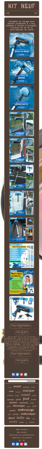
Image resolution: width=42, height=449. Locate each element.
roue (11, 391)
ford (26, 398)
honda (17, 395)
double (33, 399)
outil (34, 406)
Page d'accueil (21, 429)
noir (9, 414)
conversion (26, 387)
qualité (18, 399)
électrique (19, 405)
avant (17, 386)
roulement (10, 399)
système (32, 403)
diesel (11, 418)
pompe (16, 414)
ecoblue (10, 395)
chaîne (10, 387)
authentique (28, 413)
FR (24, 440)
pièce (9, 406)
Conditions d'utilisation (22, 438)
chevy (28, 406)
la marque (18, 392)
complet (25, 394)
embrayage (26, 410)
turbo (20, 417)
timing (33, 418)
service (13, 421)
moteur (13, 402)
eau (26, 422)
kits (28, 418)
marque (28, 390)
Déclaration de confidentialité (21, 435)
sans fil (31, 422)
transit (34, 395)
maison (21, 422)
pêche (33, 387)
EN (19, 440)
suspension (23, 403)
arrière (12, 410)
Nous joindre (22, 432)
